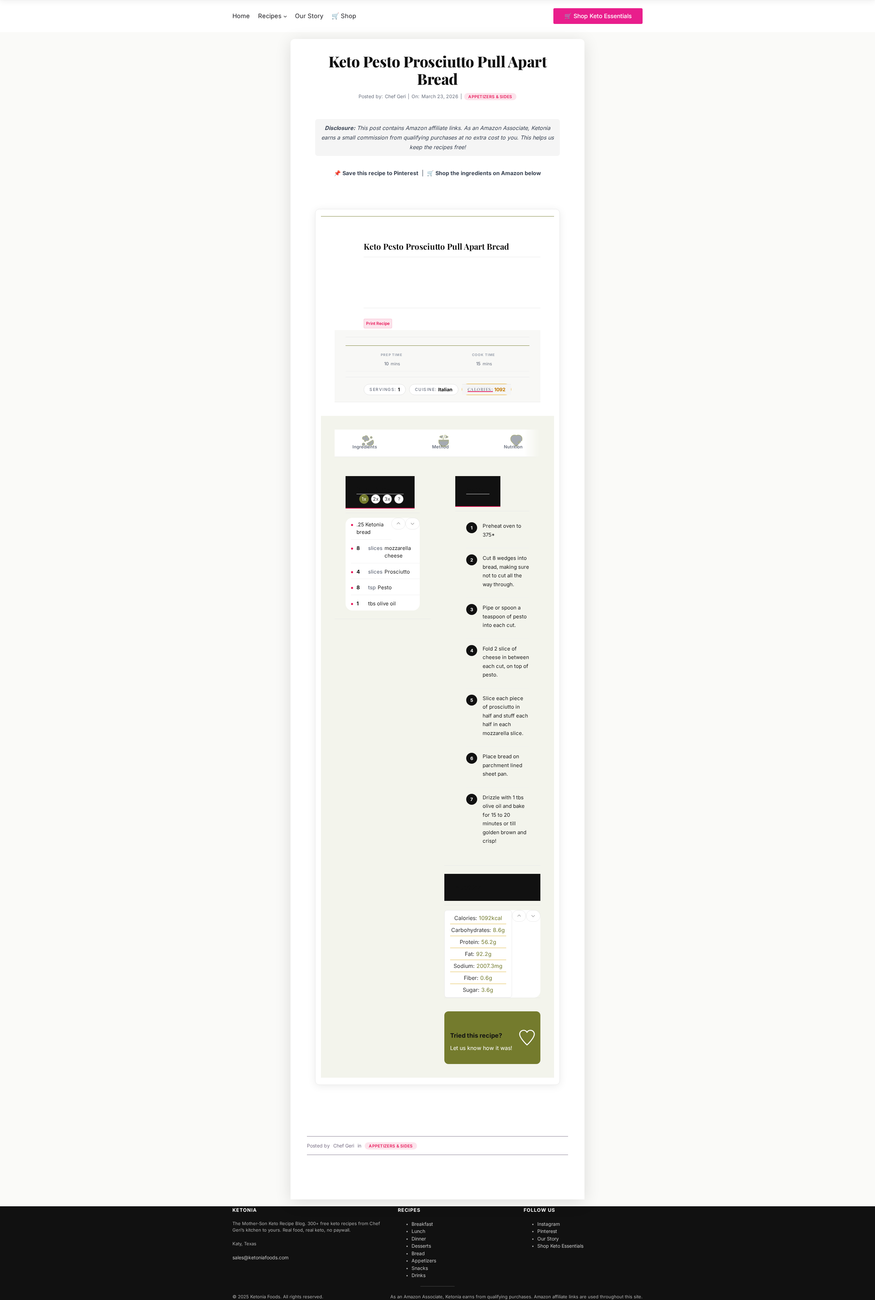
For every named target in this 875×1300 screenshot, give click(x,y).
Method (440, 446)
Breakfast (422, 1224)
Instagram (548, 1224)
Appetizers (424, 1260)
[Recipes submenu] (285, 16)
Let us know (465, 1048)
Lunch (418, 1231)
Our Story (548, 1239)
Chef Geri (343, 1145)
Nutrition (513, 446)
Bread (418, 1253)
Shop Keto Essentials (560, 1246)
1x (364, 499)
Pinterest (547, 1231)
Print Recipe (378, 323)
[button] (398, 523)
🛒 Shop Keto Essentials (598, 15)
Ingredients (364, 446)
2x (376, 499)
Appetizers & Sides (490, 96)
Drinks (419, 1275)
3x (387, 499)
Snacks (420, 1268)
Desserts (421, 1246)
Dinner (419, 1239)
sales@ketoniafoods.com (260, 1257)
